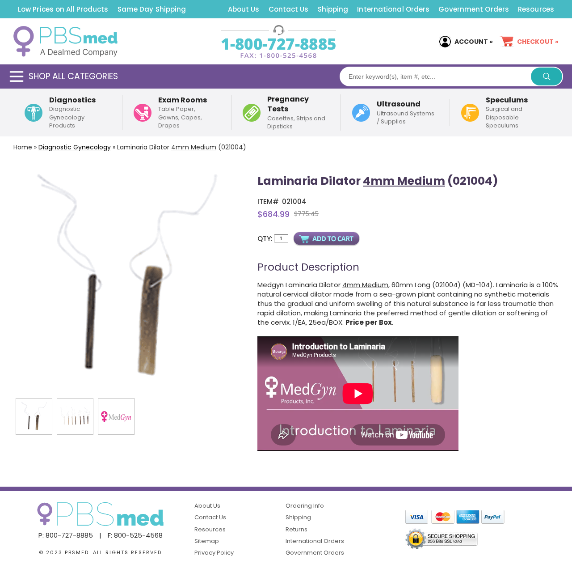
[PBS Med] (65, 41)
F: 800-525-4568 (135, 535)
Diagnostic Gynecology (74, 147)
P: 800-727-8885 (65, 535)
